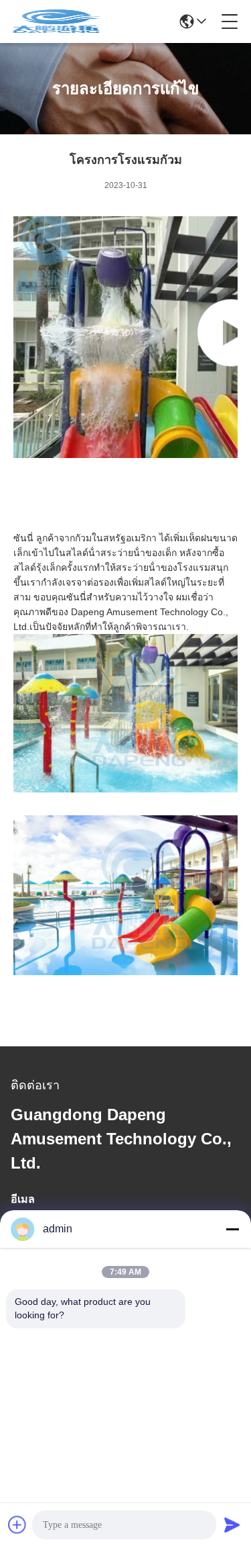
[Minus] (232, 1229)
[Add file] (17, 1524)
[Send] (232, 1524)
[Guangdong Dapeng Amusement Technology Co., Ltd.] (56, 21)
